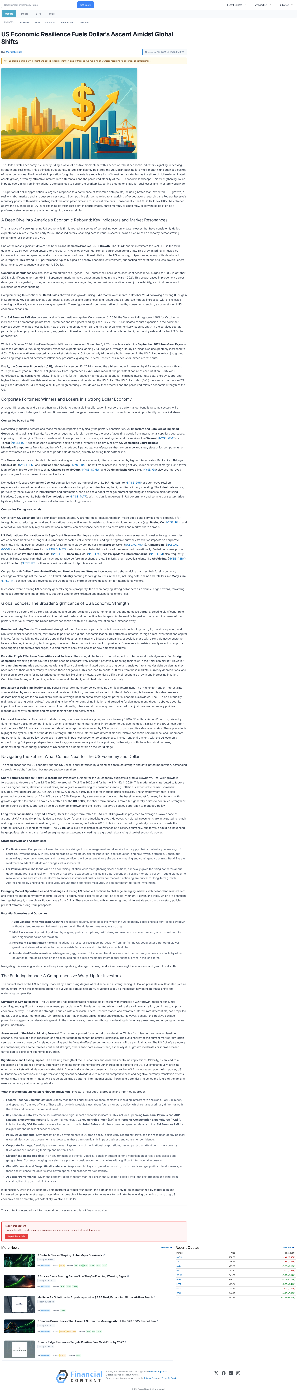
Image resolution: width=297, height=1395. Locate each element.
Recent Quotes (234, 4)
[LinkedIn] (231, 1376)
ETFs (38, 13)
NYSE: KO (94, 554)
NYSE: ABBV (177, 558)
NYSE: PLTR (78, 496)
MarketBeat (45, 1266)
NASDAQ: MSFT (135, 544)
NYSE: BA (172, 522)
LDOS (69, 1287)
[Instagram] (238, 1376)
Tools (52, 13)
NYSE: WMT (167, 438)
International (67, 22)
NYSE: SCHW (90, 469)
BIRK (88, 1331)
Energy (62, 1355)
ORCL (178, 1293)
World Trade (71, 1331)
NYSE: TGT (19, 442)
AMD (178, 1266)
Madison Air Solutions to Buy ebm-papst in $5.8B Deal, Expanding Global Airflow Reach (96, 1297)
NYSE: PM (156, 554)
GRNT (78, 1355)
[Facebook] (223, 1376)
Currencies (50, 22)
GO (93, 1331)
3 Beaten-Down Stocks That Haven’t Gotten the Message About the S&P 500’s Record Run (98, 1321)
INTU (62, 1287)
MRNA (92, 1266)
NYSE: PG (58, 554)
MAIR (63, 1310)
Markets (9, 13)
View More (166, 1247)
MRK (85, 1266)
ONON (99, 1331)
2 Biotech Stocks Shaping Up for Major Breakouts (71, 1255)
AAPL (178, 1261)
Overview (25, 22)
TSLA (178, 1297)
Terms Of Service (170, 1378)
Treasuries (83, 22)
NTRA (99, 1266)
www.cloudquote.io (158, 1371)
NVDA (179, 1288)
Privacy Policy (150, 1378)
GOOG (179, 1275)
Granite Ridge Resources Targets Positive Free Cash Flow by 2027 (82, 1342)
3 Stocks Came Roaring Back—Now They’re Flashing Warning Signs (83, 1276)
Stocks (24, 13)
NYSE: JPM (26, 465)
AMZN (179, 1257)
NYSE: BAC (79, 465)
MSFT (178, 1284)
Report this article (16, 1236)
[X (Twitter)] (216, 1376)
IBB (76, 1266)
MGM (75, 1287)
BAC (178, 1270)
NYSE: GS (149, 469)
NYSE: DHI (134, 482)
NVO (104, 1266)
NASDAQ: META (56, 549)
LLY (80, 1266)
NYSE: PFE (29, 563)
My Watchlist (260, 4)
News (37, 22)
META (178, 1279)
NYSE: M (7, 580)
